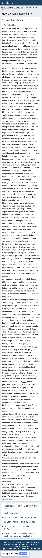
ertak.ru (7, 2)
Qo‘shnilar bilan (10, 25)
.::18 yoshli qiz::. (11, 513)
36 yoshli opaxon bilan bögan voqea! (20, 517)
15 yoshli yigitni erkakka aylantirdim (19, 522)
